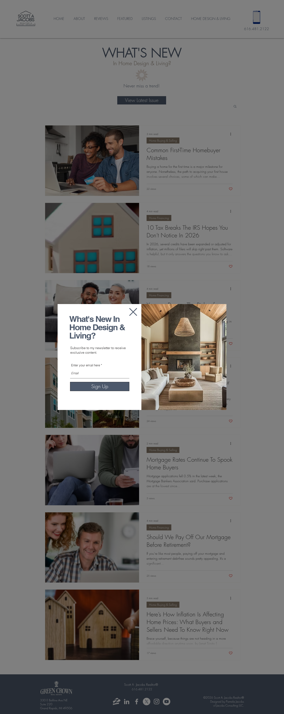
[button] (133, 312)
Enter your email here (85, 365)
